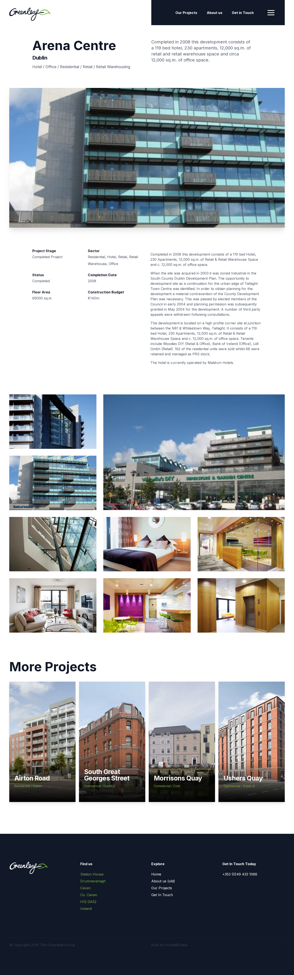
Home (156, 874)
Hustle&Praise (176, 945)
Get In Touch (162, 895)
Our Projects (186, 13)
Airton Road (32, 778)
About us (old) (163, 881)
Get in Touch (243, 13)
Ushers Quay (243, 778)
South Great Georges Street (107, 775)
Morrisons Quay (178, 778)
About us (214, 13)
